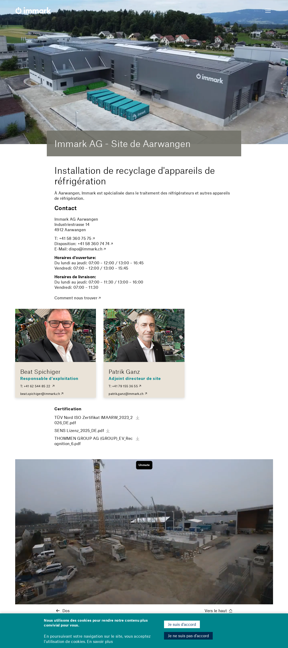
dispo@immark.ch (85, 248)
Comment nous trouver (75, 297)
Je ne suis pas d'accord (188, 635)
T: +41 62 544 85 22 (35, 386)
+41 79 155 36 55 (125, 386)
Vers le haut (216, 610)
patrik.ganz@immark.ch (126, 394)
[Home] (33, 11)
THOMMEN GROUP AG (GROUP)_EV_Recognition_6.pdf (93, 441)
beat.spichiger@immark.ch (40, 394)
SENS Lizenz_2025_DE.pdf (79, 430)
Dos (66, 610)
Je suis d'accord (182, 624)
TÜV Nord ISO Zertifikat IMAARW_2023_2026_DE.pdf (93, 420)
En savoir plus (100, 641)
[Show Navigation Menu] (268, 11)
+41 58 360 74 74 (94, 243)
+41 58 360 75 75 (75, 238)
